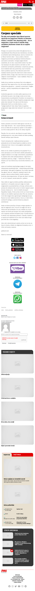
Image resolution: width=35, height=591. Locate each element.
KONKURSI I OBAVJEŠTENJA (17, 580)
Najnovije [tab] (7, 455)
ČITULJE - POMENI (27, 4)
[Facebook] (21, 17)
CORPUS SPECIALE (18, 310)
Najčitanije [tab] (17, 454)
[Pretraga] (29, 2)
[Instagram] (12, 587)
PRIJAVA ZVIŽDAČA (17, 582)
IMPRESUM (17, 575)
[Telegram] (25, 587)
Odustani (4, 343)
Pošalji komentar (12, 343)
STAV (2, 310)
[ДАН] (3, 1)
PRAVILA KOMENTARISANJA (17, 577)
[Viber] (22, 587)
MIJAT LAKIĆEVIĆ (9, 310)
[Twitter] (14, 17)
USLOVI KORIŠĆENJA (17, 576)
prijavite (13, 332)
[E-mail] (17, 17)
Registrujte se (7, 332)
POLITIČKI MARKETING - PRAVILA (17, 579)
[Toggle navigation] (33, 1)
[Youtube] (19, 587)
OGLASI (20, 4)
